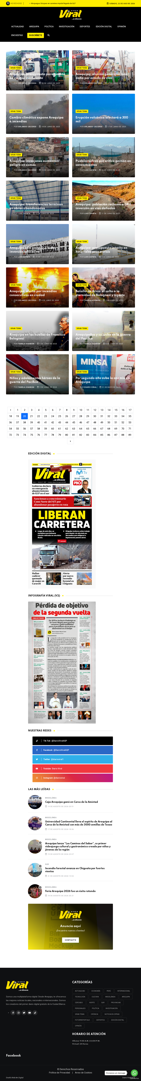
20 (24, 416)
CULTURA (95, 997)
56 (24, 428)
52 (122, 422)
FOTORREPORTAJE (82, 1020)
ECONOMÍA (96, 991)
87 (115, 434)
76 (38, 434)
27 (73, 416)
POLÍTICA (95, 1008)
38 (24, 422)
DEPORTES (100, 1020)
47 (87, 422)
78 (52, 434)
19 (17, 416)
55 (17, 428)
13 (102, 410)
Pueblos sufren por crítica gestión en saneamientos (103, 163)
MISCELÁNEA (110, 997)
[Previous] (10, 410)
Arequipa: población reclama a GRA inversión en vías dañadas (103, 206)
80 (66, 434)
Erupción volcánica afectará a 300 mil (102, 119)
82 (80, 434)
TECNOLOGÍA (80, 997)
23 (45, 416)
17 (130, 410)
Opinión (121, 26)
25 (59, 416)
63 (73, 428)
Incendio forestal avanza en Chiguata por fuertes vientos (75, 870)
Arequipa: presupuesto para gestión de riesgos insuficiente (37, 76)
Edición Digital (104, 26)
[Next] (70, 441)
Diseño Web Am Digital (14, 1078)
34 (122, 416)
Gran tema (16, 68)
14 (109, 410)
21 (31, 416)
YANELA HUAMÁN (92, 300)
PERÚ (109, 991)
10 (80, 410)
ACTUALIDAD (80, 991)
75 (31, 434)
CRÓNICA (94, 1014)
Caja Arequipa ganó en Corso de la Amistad (71, 802)
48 (94, 422)
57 (31, 428)
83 (87, 434)
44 (66, 422)
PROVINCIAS (116, 1003)
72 (10, 434)
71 (129, 428)
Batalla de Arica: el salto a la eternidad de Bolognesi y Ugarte (100, 293)
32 (108, 416)
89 (129, 434)
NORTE (92, 1003)
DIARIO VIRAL (90, 387)
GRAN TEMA (79, 1014)
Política (49, 26)
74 (24, 434)
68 (108, 428)
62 (66, 428)
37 (17, 422)
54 (10, 428)
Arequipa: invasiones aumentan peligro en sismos (34, 163)
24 (52, 416)
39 (31, 422)
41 (45, 422)
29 (87, 416)
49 (101, 422)
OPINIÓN (78, 1026)
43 (59, 422)
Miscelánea (51, 798)
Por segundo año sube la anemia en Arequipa (103, 380)
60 (52, 428)
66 (94, 428)
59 (45, 428)
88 (122, 434)
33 (115, 416)
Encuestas (17, 35)
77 (45, 434)
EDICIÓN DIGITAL (117, 1020)
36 (10, 422)
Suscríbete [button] (35, 35)
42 (52, 422)
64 (80, 428)
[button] (69, 720)
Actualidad (17, 26)
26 (66, 416)
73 (17, 434)
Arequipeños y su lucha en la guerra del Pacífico (103, 336)
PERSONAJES (80, 1008)
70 (122, 428)
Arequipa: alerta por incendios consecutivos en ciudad (33, 293)
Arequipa (34, 26)
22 (38, 416)
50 (108, 422)
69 (115, 428)
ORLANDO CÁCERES (27, 83)
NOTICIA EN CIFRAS (112, 1014)
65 (87, 428)
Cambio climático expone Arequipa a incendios (36, 119)
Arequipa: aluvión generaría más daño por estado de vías (101, 76)
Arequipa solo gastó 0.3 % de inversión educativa (32, 249)
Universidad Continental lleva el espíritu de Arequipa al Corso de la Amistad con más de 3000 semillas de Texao (78, 823)
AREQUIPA (126, 997)
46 (80, 422)
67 (101, 428)
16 (123, 410)
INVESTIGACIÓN (112, 1008)
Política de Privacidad (59, 1072)
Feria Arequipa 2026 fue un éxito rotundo (70, 891)
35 (129, 416)
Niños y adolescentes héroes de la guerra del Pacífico (35, 380)
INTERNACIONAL (123, 991)
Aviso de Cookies (83, 1072)
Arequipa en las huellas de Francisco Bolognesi (37, 336)
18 (10, 416)
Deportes (85, 26)
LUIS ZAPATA (90, 170)
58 (38, 428)
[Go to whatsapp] (134, 1073)
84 (94, 434)
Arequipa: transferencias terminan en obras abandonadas (36, 206)
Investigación (66, 26)
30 (94, 416)
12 (94, 410)
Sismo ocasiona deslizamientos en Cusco (53, 3)
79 (59, 434)
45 (73, 422)
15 (116, 410)
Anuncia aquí (70, 928)
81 (73, 434)
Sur (47, 864)
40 (38, 422)
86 (108, 434)
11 (87, 410)
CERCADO (79, 1003)
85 (101, 434)
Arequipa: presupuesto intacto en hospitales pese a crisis (101, 249)
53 (129, 422)
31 (101, 416)
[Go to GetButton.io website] (134, 1078)
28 (80, 416)
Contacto (70, 940)
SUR (103, 1003)
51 (115, 422)
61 (59, 428)
